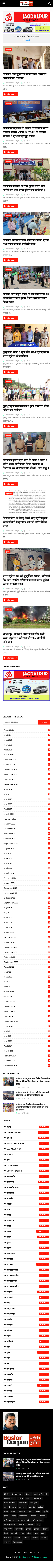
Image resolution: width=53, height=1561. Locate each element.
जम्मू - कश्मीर (24, 1308)
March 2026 (27, 754)
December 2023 (27, 888)
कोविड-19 (24, 1220)
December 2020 (27, 1065)
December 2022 (27, 947)
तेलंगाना (24, 1330)
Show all (26, 40)
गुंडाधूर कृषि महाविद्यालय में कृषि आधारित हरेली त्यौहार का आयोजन (26, 408)
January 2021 (27, 1060)
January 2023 (27, 942)
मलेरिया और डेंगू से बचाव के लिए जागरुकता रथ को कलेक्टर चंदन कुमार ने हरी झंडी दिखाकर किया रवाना (26, 298)
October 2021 (27, 1016)
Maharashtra (24, 1149)
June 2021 (27, 1036)
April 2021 (27, 1046)
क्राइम (24, 1231)
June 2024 (27, 858)
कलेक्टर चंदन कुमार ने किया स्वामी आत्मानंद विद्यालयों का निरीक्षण (24, 76)
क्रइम (24, 1226)
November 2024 (27, 833)
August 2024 (26, 848)
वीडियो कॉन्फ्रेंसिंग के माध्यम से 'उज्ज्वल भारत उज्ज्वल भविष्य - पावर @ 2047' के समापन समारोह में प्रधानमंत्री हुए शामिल (25, 132)
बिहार (24, 1358)
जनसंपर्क (24, 1292)
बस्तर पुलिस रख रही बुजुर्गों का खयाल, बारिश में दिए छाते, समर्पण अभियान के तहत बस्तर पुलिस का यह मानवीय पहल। (26, 580)
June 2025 (27, 799)
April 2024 (27, 868)
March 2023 (27, 932)
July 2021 (27, 1031)
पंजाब (24, 1347)
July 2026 (27, 735)
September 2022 (27, 962)
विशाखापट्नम (24, 1402)
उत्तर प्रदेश (24, 1182)
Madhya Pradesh (24, 1143)
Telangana (24, 1165)
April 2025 (27, 809)
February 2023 (27, 937)
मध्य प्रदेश (24, 1369)
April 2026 (27, 749)
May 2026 (27, 745)
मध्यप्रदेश (24, 1374)
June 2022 (27, 977)
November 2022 (27, 952)
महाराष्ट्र (24, 1380)
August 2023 (27, 907)
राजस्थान (24, 1396)
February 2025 (27, 819)
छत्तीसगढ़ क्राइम (24, 1270)
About (24, 1552)
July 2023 (27, 912)
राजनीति (24, 1385)
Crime (24, 1138)
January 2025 (27, 824)
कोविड (24, 1215)
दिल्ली (24, 1336)
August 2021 (27, 1026)
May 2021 (27, 1041)
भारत (24, 1363)
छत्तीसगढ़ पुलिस (24, 1281)
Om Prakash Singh (12, 83)
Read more (9, 94)
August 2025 (27, 789)
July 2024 (27, 853)
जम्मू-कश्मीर (24, 1314)
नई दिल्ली (24, 1341)
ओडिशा (24, 1204)
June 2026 (27, 740)
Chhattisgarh (24, 1132)
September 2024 (27, 843)
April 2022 (27, 986)
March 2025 (27, 814)
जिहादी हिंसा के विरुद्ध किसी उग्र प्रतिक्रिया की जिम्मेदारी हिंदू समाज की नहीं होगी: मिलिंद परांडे (25, 522)
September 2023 (27, 902)
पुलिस (24, 1352)
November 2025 (26, 774)
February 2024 (27, 878)
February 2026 (27, 759)
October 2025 (27, 779)
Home (17, 1552)
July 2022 (27, 972)
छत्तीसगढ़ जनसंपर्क (24, 1275)
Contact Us (34, 1552)
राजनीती (24, 1391)
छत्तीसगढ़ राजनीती (24, 1286)
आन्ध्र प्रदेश (24, 1176)
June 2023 (27, 917)
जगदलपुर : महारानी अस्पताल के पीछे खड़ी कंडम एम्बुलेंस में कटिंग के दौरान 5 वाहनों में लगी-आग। (24, 638)
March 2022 (27, 991)
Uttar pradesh (24, 1171)
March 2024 (27, 873)
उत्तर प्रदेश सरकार (24, 1187)
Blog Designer (24, 1557)
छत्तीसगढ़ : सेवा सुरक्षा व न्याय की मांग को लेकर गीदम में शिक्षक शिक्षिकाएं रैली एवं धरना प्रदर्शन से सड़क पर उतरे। (33, 1081)
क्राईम (24, 1237)
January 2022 (27, 1001)
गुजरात (24, 1242)
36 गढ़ (24, 1127)
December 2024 (27, 828)
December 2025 (27, 769)
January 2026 (27, 764)
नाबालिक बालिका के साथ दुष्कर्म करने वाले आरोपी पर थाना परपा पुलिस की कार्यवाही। (24, 188)
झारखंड (24, 1319)
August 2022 (27, 967)
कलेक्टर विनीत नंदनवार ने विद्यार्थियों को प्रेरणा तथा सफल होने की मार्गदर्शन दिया (26, 242)
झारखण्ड (24, 1325)
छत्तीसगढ (24, 1259)
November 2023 (27, 893)
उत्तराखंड (24, 1198)
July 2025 (27, 794)
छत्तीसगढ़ (24, 1264)
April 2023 (27, 927)
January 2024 (27, 883)
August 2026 (27, 730)
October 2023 (27, 898)
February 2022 (27, 996)
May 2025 (27, 804)
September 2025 (27, 784)
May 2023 (27, 922)
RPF (24, 1160)
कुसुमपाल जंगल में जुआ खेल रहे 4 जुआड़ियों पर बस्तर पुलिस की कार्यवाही (26, 354)
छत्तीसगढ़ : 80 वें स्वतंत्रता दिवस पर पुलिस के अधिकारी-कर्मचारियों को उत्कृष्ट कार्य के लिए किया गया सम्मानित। (32, 1107)
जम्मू (24, 1303)
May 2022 (27, 981)
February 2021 (27, 1055)
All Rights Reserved (39, 1557)
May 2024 (27, 863)
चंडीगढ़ (24, 1248)
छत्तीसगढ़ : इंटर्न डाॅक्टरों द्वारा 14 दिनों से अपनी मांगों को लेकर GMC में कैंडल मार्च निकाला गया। (32, 1093)
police (24, 1154)
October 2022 (27, 957)
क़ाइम (24, 1209)
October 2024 (27, 838)
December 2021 (27, 1006)
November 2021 (27, 1011)
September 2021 (27, 1021)
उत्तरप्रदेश (24, 1193)
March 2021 (27, 1051)
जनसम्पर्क (24, 1297)
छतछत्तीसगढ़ (24, 1253)
